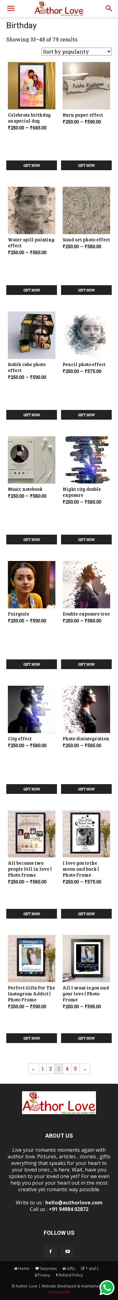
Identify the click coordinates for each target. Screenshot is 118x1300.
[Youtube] (67, 1251)
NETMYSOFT (59, 1292)
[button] (11, 8)
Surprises (48, 1268)
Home (23, 1268)
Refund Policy (71, 1275)
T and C (92, 1268)
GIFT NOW (31, 165)
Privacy (43, 1275)
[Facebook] (50, 1251)
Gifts (71, 1268)
